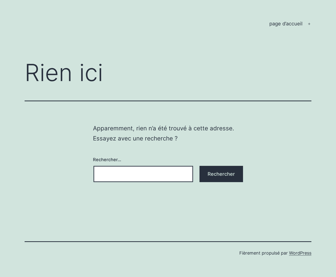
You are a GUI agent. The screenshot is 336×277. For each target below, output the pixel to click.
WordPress (300, 253)
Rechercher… (107, 159)
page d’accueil (286, 24)
